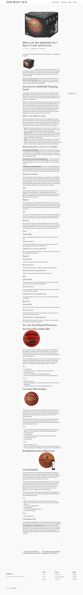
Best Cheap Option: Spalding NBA (36, 329)
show (75, 93)
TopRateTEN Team (34, 48)
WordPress (14, 588)
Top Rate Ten (9, 573)
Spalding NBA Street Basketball (31, 150)
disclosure (57, 54)
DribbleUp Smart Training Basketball (32, 166)
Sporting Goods (43, 48)
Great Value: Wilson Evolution (34, 389)
